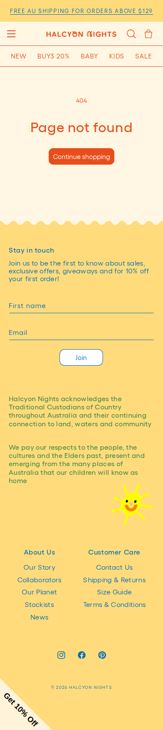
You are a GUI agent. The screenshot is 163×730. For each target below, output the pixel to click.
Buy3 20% (53, 56)
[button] (11, 33)
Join (81, 357)
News (39, 617)
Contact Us (114, 567)
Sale (143, 56)
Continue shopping (81, 156)
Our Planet (39, 591)
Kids (117, 56)
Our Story (39, 567)
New (19, 56)
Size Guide (114, 591)
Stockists (39, 604)
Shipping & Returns (114, 579)
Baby (89, 56)
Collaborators (39, 579)
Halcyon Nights (90, 687)
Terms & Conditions (114, 604)
